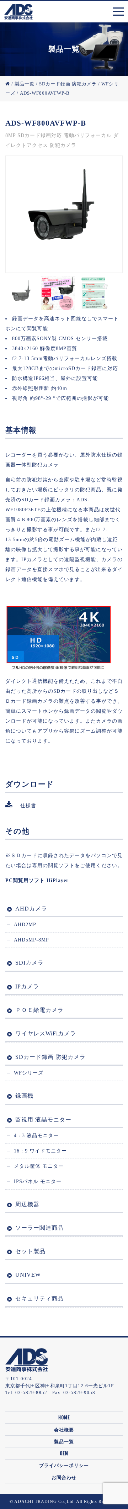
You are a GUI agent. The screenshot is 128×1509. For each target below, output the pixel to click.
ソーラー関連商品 (39, 1228)
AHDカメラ (31, 909)
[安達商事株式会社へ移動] (7, 83)
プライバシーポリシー (64, 1465)
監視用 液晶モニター (43, 1120)
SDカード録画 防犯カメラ (50, 1057)
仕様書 (28, 805)
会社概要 (64, 1430)
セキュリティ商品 (39, 1299)
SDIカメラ (29, 963)
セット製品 (30, 1251)
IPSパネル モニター (38, 1181)
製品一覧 (64, 1441)
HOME (64, 1417)
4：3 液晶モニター (36, 1135)
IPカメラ (27, 986)
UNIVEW (28, 1275)
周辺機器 (27, 1204)
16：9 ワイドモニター (40, 1151)
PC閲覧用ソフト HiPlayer (37, 880)
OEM (64, 1453)
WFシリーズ (28, 1073)
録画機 (24, 1096)
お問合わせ (64, 1477)
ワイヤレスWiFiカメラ (45, 1033)
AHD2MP (25, 924)
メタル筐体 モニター (39, 1166)
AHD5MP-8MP (31, 940)
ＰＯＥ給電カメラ (39, 1010)
